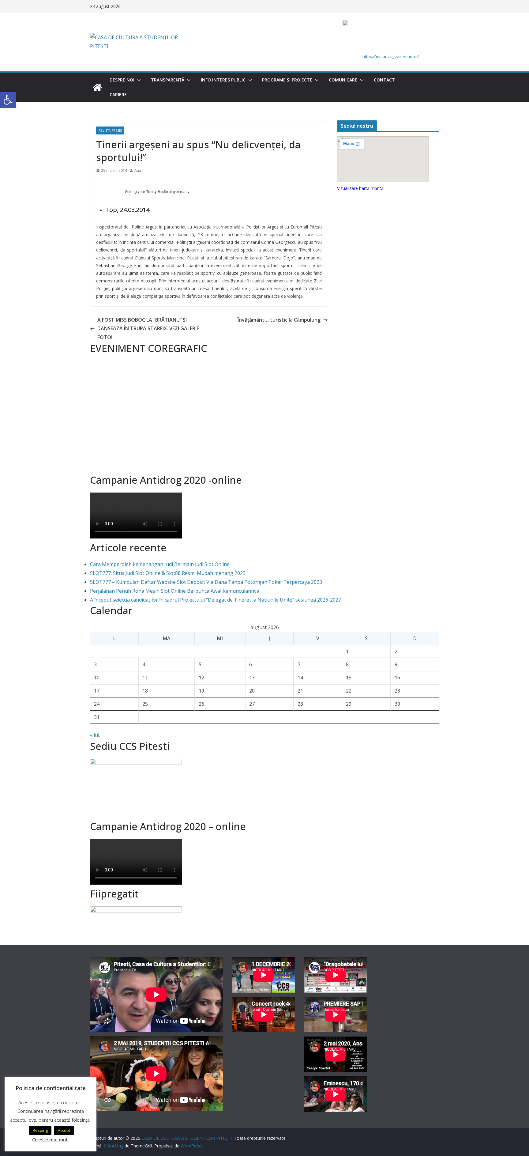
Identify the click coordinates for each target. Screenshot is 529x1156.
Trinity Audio (157, 192)
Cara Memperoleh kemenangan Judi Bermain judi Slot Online (160, 564)
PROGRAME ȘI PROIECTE (287, 80)
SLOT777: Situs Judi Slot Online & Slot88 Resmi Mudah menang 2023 (168, 573)
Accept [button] (64, 1130)
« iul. (95, 735)
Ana (137, 170)
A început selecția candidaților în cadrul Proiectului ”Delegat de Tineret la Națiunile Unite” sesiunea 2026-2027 (215, 599)
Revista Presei (110, 130)
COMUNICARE (343, 80)
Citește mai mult (50, 1139)
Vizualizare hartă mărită (360, 188)
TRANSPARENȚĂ (167, 80)
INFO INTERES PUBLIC (223, 80)
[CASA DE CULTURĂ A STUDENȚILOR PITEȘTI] (97, 87)
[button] (137, 80)
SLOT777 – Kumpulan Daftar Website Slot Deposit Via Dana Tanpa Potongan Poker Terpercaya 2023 (206, 582)
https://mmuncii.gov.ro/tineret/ (390, 56)
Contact (384, 80)
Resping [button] (40, 1130)
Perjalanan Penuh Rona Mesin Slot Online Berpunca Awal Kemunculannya (174, 590)
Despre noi (122, 80)
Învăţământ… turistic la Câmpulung (279, 319)
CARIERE (118, 94)
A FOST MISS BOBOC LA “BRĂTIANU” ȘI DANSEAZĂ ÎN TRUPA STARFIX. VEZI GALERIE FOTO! (148, 328)
